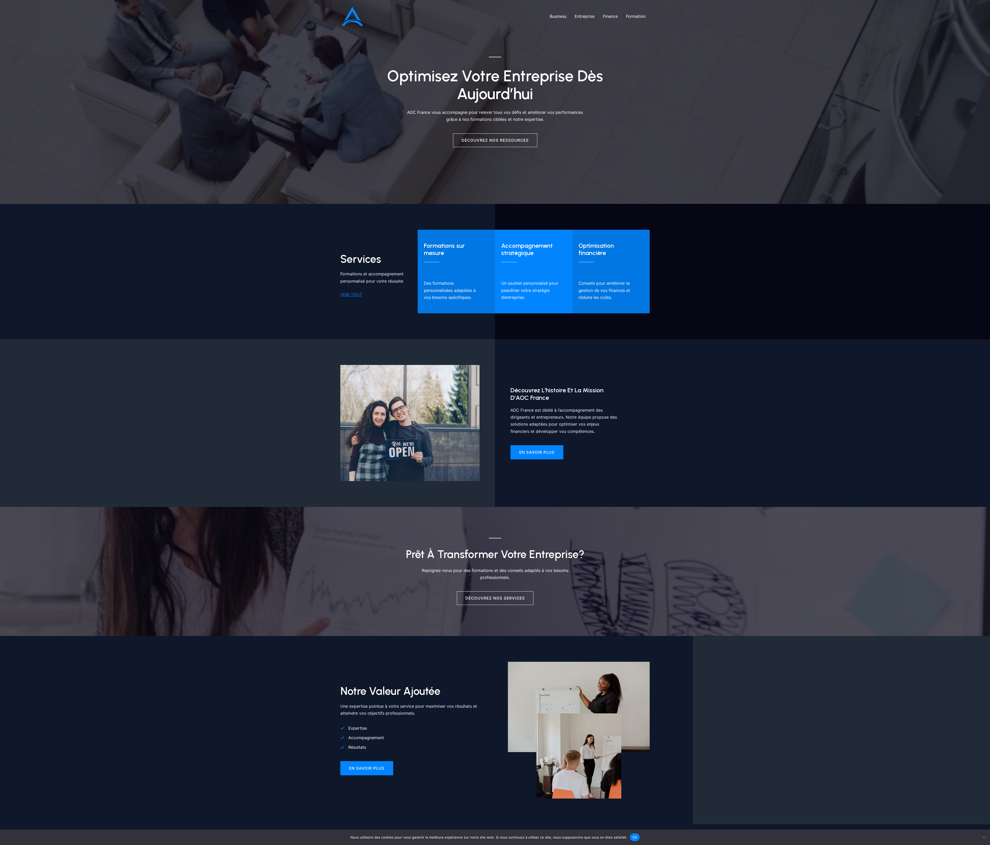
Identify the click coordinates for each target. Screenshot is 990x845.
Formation (636, 16)
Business (558, 16)
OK (634, 837)
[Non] (983, 837)
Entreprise (585, 16)
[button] (366, 768)
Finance (610, 16)
